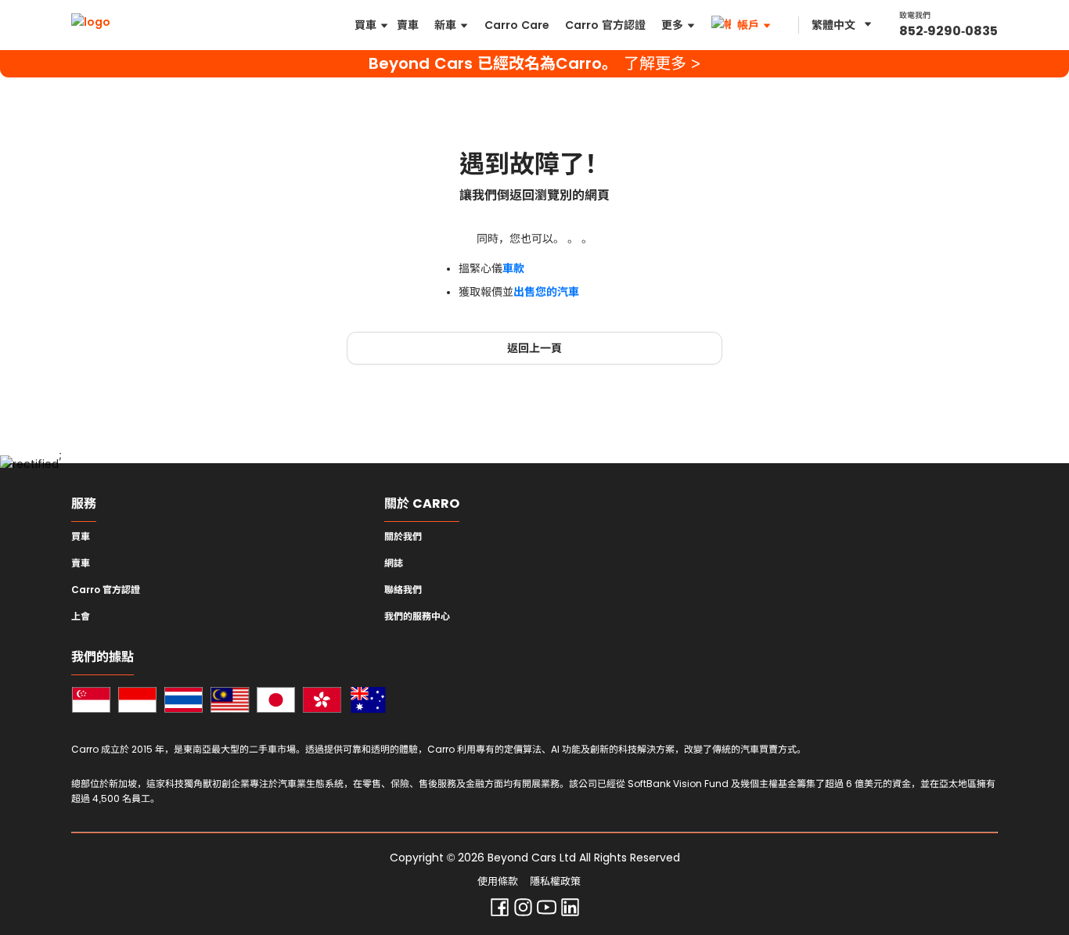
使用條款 (497, 881)
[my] (230, 702)
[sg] (91, 702)
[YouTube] (546, 910)
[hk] (322, 702)
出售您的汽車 (546, 292)
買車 (80, 536)
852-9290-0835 (948, 31)
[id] (137, 702)
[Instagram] (523, 910)
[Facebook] (499, 910)
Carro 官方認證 (105, 589)
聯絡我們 (403, 589)
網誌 (393, 563)
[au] (368, 702)
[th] (183, 702)
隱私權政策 (555, 881)
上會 (80, 616)
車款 (513, 268)
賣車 (80, 563)
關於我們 (403, 536)
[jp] (276, 702)
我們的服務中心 (417, 616)
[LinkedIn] (570, 910)
